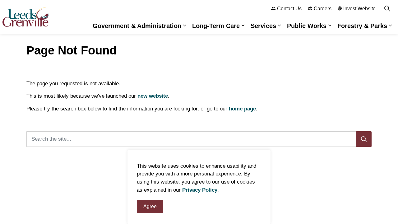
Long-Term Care (216, 25)
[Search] (364, 139)
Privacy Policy (199, 190)
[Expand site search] (387, 8)
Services (263, 25)
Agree (150, 206)
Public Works (306, 25)
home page (242, 109)
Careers (322, 8)
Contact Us (289, 8)
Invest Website (359, 8)
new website (152, 96)
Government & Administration (137, 25)
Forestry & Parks (362, 25)
